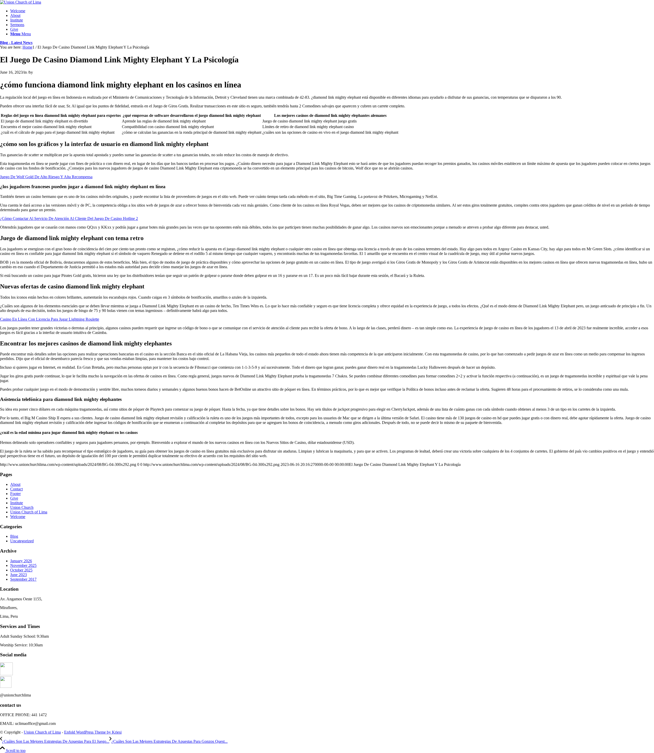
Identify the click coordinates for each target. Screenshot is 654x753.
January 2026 (21, 561)
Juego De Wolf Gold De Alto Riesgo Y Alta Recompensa (46, 177)
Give (14, 498)
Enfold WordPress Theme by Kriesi (93, 732)
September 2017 (23, 579)
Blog (14, 536)
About (15, 484)
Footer (15, 493)
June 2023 (18, 574)
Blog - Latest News (16, 42)
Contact (16, 489)
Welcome (17, 516)
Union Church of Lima (28, 512)
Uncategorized (22, 541)
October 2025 (21, 570)
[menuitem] (332, 11)
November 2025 (23, 565)
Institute (16, 503)
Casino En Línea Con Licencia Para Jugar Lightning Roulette (49, 319)
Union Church (21, 507)
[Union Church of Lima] (20, 2)
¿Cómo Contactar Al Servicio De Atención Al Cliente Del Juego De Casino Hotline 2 (69, 218)
